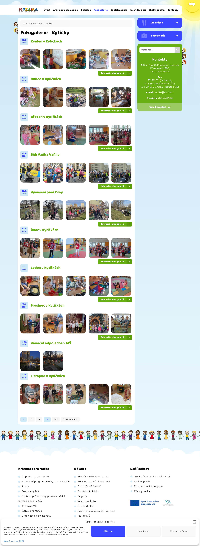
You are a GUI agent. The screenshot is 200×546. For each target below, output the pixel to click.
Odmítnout (143, 531)
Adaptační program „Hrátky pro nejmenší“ (45, 481)
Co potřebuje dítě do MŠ (35, 476)
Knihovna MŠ (29, 506)
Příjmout (108, 531)
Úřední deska (85, 506)
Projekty (82, 496)
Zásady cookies (11, 541)
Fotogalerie (101, 10)
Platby (25, 486)
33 (56, 419)
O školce (86, 10)
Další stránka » (70, 419)
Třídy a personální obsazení (94, 481)
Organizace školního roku (36, 516)
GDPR (21, 541)
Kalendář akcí (138, 10)
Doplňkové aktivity (88, 491)
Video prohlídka (87, 501)
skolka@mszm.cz (164, 92)
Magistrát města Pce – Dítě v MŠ (152, 476)
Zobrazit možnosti (179, 531)
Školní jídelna (157, 10)
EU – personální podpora (148, 486)
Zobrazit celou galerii (112, 73)
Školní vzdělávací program (93, 476)
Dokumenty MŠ (30, 491)
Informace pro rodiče (65, 10)
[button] (194, 522)
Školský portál (142, 481)
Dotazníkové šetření (89, 486)
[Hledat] (177, 50)
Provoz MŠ (84, 516)
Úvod (47, 10)
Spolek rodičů (119, 10)
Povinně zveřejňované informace (96, 511)
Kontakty (172, 10)
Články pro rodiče (31, 511)
